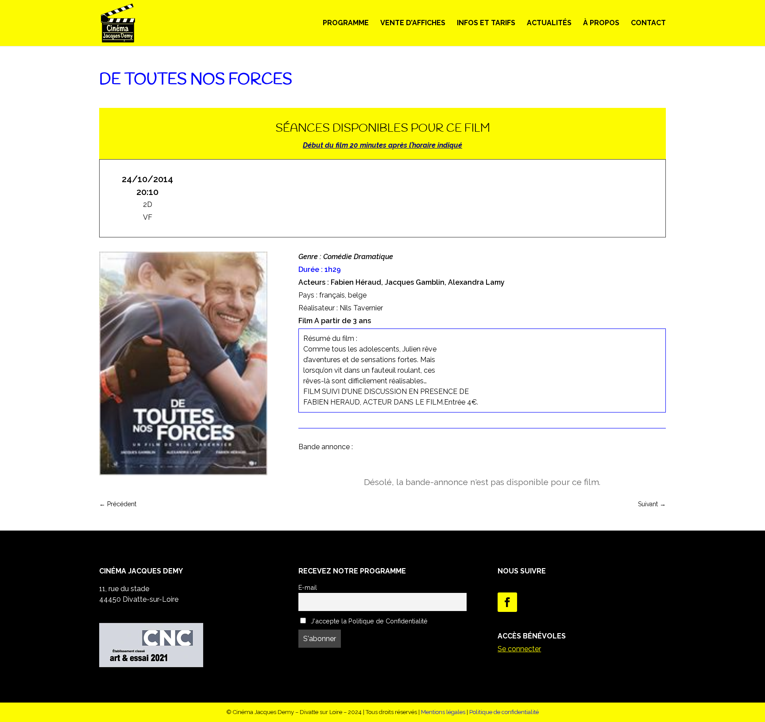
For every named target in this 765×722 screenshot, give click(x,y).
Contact (648, 23)
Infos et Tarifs (486, 23)
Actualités (549, 23)
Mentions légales (443, 712)
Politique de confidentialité (504, 712)
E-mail (307, 587)
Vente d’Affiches (412, 23)
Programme (346, 23)
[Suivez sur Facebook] (507, 602)
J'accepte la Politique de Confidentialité (368, 621)
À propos (601, 23)
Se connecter (519, 649)
